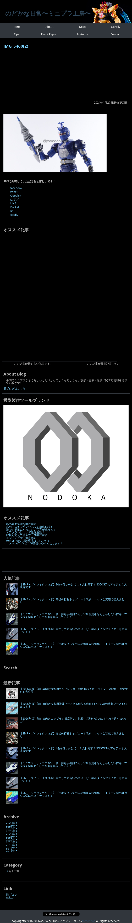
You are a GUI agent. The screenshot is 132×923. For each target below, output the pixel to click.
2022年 (10, 834)
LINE (13, 203)
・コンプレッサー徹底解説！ (21, 538)
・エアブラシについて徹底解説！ (24, 532)
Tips (16, 34)
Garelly (115, 27)
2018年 (10, 845)
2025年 (10, 826)
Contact (116, 34)
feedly (14, 215)
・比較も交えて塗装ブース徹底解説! (25, 535)
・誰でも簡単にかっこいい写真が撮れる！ (29, 529)
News (82, 27)
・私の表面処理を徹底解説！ (21, 524)
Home (16, 27)
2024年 (10, 828)
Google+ (15, 196)
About (49, 27)
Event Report (49, 34)
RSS (12, 211)
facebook (16, 188)
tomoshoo (89, 921)
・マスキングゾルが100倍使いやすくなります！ (33, 543)
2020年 (10, 839)
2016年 (10, 850)
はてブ (14, 199)
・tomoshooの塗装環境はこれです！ (26, 540)
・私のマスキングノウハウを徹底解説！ (28, 527)
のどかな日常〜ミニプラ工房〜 (48, 13)
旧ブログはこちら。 (15, 388)
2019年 (10, 842)
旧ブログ (11, 895)
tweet (14, 192)
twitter (10, 897)
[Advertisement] (66, 76)
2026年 (10, 823)
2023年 (10, 831)
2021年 (10, 837)
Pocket (14, 207)
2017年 (10, 848)
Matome (82, 34)
